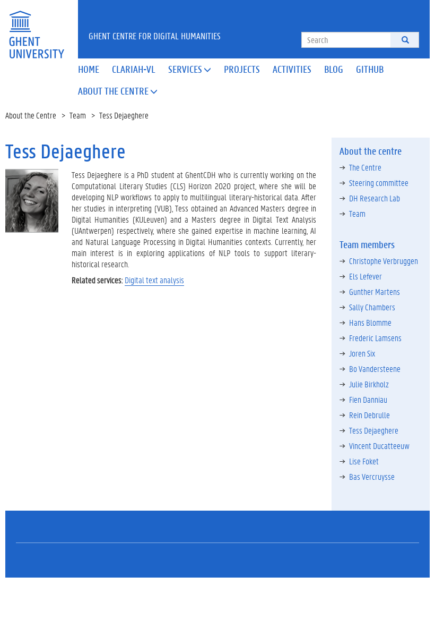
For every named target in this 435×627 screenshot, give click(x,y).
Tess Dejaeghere (373, 430)
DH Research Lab (374, 198)
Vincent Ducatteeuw (379, 445)
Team (77, 115)
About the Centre (118, 90)
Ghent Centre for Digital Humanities (155, 35)
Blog (333, 69)
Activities (292, 69)
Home (88, 69)
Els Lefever (365, 276)
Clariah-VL (133, 69)
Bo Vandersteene (375, 368)
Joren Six (362, 353)
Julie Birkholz (369, 383)
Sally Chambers (372, 306)
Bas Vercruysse (372, 476)
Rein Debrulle (369, 414)
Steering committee (378, 182)
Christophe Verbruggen (383, 260)
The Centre (365, 167)
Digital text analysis (154, 279)
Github (370, 69)
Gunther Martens (374, 291)
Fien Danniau (368, 399)
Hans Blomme (370, 322)
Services (189, 69)
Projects (242, 69)
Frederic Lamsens (375, 337)
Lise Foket (364, 461)
